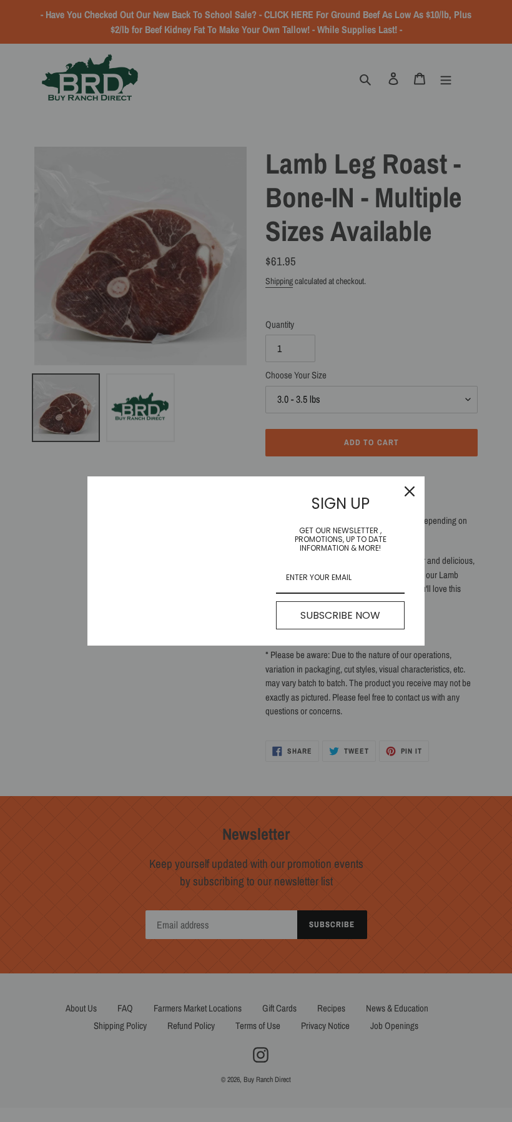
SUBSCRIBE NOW (340, 615)
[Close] (410, 491)
